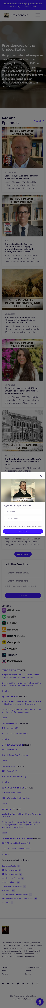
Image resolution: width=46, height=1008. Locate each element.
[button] (41, 475)
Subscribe (23, 531)
